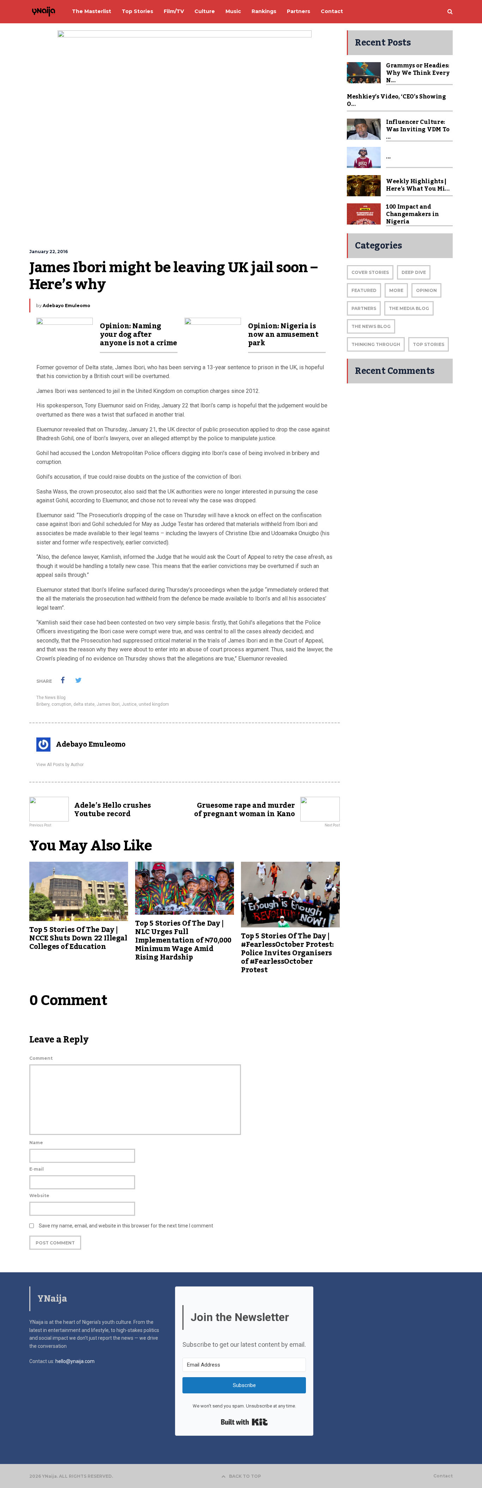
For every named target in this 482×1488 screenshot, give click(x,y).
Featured (363, 290)
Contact (443, 1476)
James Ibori (108, 704)
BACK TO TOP (245, 1476)
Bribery (42, 704)
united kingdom (154, 704)
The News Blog (51, 697)
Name (36, 1142)
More (396, 290)
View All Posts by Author (60, 764)
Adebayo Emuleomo (66, 305)
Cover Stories (370, 272)
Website (39, 1195)
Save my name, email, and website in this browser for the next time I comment (126, 1226)
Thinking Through (375, 344)
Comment (41, 1058)
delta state (84, 704)
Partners (363, 308)
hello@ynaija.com (75, 1361)
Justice (129, 704)
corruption (61, 704)
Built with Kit (244, 1422)
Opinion (426, 290)
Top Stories (428, 344)
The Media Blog (409, 308)
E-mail (36, 1169)
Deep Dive (414, 272)
